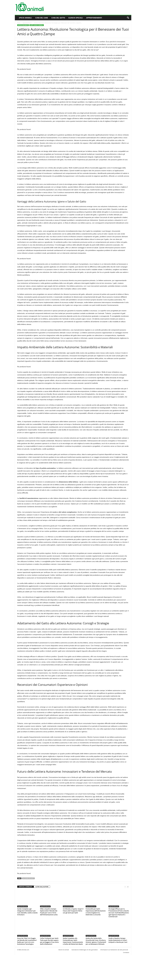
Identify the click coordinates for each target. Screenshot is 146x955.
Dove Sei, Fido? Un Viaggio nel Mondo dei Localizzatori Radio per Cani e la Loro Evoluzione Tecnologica (27, 941)
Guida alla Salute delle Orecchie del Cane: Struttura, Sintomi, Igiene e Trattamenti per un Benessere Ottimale (96, 941)
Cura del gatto (58, 18)
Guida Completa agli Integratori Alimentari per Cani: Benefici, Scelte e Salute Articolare (27, 912)
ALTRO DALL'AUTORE (41, 887)
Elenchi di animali (64, 950)
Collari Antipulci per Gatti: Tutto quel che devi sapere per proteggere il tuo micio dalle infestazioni (49, 941)
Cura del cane (41, 18)
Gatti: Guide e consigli (36, 25)
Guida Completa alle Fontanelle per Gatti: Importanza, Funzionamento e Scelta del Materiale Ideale (73, 941)
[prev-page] (125, 887)
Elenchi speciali (75, 18)
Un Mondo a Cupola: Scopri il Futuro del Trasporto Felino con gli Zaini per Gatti (73, 911)
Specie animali (25, 18)
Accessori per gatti (28, 878)
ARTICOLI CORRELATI (25, 887)
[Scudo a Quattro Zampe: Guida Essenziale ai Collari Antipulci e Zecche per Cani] (118, 928)
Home (18, 23)
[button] (127, 17)
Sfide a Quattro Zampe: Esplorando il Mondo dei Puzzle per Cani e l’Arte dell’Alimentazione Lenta (49, 912)
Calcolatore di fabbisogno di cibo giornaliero (85, 950)
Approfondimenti (94, 18)
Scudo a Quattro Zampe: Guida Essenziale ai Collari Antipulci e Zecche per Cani (117, 940)
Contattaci (126, 952)
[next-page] (128, 887)
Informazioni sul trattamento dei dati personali (114, 950)
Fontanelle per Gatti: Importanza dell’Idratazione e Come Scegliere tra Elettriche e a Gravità (96, 912)
